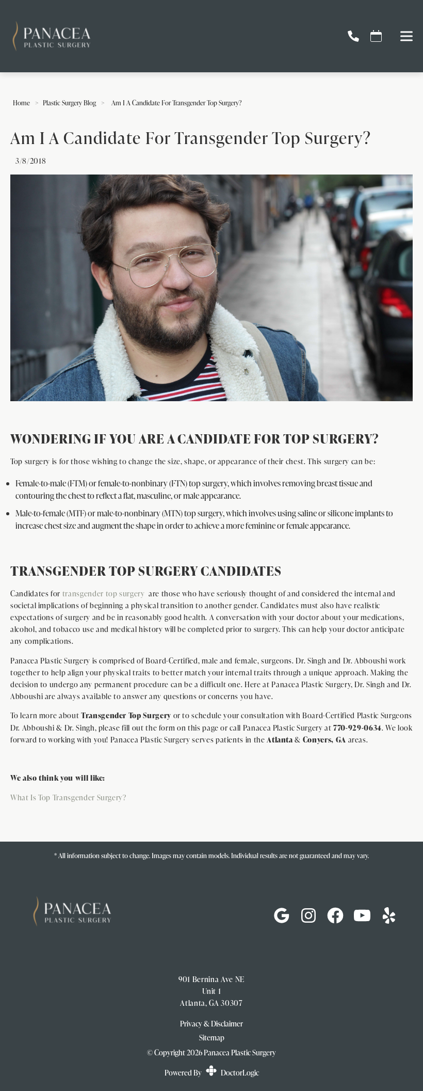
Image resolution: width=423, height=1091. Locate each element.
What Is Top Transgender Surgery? (68, 797)
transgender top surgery (103, 593)
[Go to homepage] (166, 36)
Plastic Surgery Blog (69, 102)
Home (21, 102)
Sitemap (211, 1037)
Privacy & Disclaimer (211, 1023)
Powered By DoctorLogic (212, 1072)
